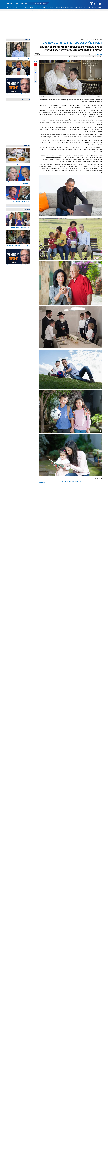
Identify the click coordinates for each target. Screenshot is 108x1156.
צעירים (79, 10)
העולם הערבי (65, 10)
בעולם (72, 7)
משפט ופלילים (58, 7)
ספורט (51, 10)
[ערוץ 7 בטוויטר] (19, 7)
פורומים (46, 10)
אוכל (40, 7)
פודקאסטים (66, 7)
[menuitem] (99, 7)
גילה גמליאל (87, 56)
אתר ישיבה (40, 10)
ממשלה (75, 56)
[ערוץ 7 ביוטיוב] (10, 7)
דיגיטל (84, 10)
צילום (70, 56)
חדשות (99, 7)
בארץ (76, 7)
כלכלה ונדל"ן (50, 7)
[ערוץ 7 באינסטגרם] (13, 7)
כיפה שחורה (90, 10)
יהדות (35, 7)
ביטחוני (89, 7)
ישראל (93, 56)
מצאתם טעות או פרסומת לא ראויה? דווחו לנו (70, 481)
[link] (18, 58)
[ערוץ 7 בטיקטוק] (7, 7)
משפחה (81, 56)
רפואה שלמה (73, 10)
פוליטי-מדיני (82, 7)
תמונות (99, 56)
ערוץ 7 (100, 39)
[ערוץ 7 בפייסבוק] (16, 7)
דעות (44, 7)
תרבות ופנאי (57, 10)
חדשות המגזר (98, 10)
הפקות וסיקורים (29, 7)
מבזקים (94, 7)
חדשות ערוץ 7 (94, 4)
